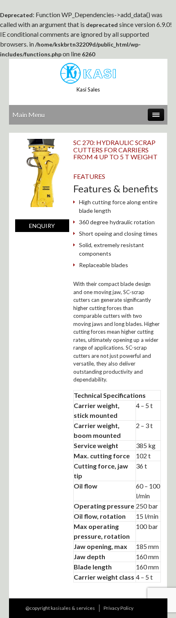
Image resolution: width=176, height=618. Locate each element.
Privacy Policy (118, 608)
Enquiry (42, 225)
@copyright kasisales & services (60, 608)
